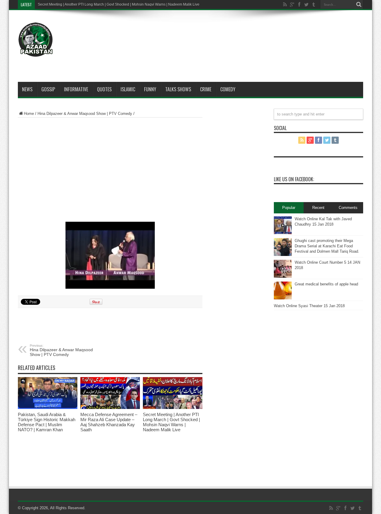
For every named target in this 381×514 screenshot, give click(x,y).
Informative (76, 89)
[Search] (358, 4)
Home (29, 113)
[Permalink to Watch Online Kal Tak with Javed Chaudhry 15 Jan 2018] (283, 225)
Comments (348, 207)
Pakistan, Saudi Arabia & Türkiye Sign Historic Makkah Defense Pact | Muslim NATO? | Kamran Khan (46, 422)
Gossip (48, 89)
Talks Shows (178, 89)
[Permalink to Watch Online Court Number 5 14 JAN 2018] (283, 269)
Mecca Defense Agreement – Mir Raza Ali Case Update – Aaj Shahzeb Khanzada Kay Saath (108, 422)
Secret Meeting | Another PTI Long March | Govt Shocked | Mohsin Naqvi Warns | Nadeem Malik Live (118, 4)
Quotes (104, 89)
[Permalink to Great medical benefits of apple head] (283, 290)
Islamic (128, 89)
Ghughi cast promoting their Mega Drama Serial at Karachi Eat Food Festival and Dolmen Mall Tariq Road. (327, 246)
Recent (318, 207)
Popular (288, 207)
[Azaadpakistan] (36, 39)
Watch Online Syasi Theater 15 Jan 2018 (309, 306)
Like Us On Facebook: (294, 179)
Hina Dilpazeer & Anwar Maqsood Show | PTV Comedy (85, 113)
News (27, 89)
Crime (205, 89)
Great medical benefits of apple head (326, 284)
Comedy (227, 89)
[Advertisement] (254, 33)
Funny (150, 89)
